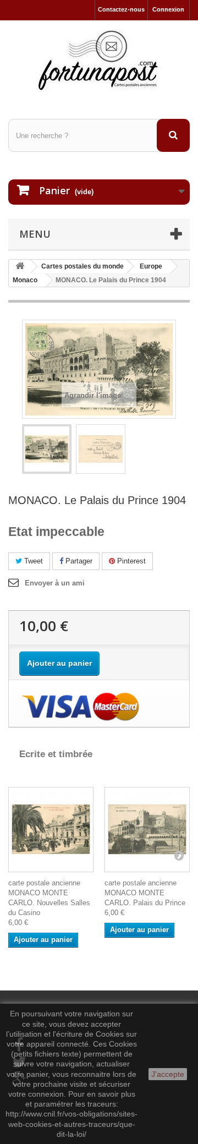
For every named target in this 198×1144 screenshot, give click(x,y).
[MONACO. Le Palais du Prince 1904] (47, 449)
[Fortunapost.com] (99, 60)
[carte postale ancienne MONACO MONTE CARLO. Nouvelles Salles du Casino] (51, 829)
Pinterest (130, 561)
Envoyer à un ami (55, 583)
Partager (77, 561)
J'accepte (167, 1074)
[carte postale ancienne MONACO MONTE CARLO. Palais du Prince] (147, 829)
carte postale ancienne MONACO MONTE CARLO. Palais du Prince (145, 893)
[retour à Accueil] (19, 266)
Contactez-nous (121, 9)
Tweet (32, 561)
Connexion (168, 9)
